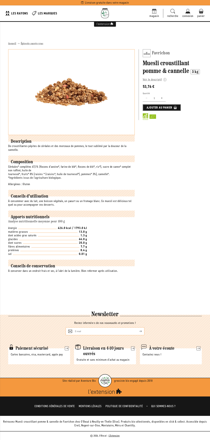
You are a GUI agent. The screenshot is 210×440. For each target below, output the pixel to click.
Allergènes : (15, 184)
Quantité (146, 93)
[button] (172, 13)
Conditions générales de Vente (54, 406)
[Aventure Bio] (105, 380)
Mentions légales (90, 406)
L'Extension (114, 435)
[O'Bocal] (105, 13)
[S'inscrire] (138, 331)
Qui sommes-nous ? (163, 406)
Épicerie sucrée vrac (32, 43)
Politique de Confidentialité (124, 406)
